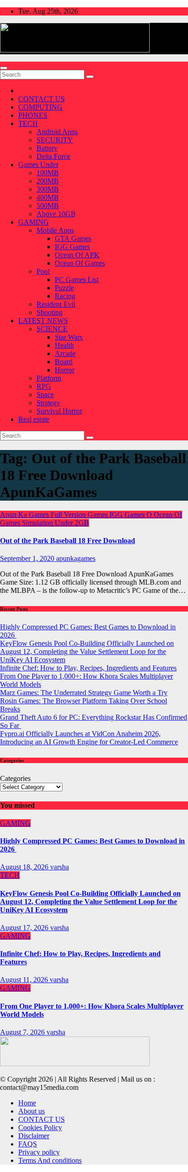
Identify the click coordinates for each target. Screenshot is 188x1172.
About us (31, 1111)
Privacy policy (39, 1152)
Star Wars (69, 337)
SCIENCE (52, 329)
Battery (47, 148)
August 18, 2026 (25, 867)
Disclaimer (33, 1136)
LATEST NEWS (43, 320)
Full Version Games (80, 514)
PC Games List (77, 279)
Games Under (38, 164)
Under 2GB (72, 523)
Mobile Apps (55, 230)
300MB (48, 189)
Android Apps (57, 132)
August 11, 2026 (25, 980)
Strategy (48, 403)
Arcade (65, 353)
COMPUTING (40, 107)
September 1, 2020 (28, 558)
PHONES (32, 115)
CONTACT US (41, 99)
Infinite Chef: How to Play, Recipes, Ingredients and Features (88, 668)
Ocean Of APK (77, 255)
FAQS (27, 1144)
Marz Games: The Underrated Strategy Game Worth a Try (83, 692)
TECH (28, 123)
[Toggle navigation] (3, 68)
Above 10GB (56, 214)
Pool (43, 271)
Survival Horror (59, 411)
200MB (48, 181)
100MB (48, 173)
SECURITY (55, 140)
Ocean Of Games (80, 263)
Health (64, 345)
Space (45, 394)
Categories (15, 778)
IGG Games (72, 247)
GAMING (33, 222)
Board (64, 362)
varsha (59, 867)
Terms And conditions (50, 1160)
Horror (64, 370)
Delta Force (53, 156)
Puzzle (64, 288)
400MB (48, 197)
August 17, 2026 (25, 927)
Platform (49, 378)
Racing (65, 296)
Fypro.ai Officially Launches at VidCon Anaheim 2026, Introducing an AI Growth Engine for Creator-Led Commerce (89, 738)
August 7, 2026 (23, 1032)
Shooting (50, 312)
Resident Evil (56, 304)
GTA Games (73, 238)
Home (27, 1103)
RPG (44, 386)
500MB (48, 205)
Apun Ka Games (25, 514)
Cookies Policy (40, 1127)
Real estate (33, 419)
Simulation (38, 523)
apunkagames (75, 558)
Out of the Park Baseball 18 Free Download (67, 540)
